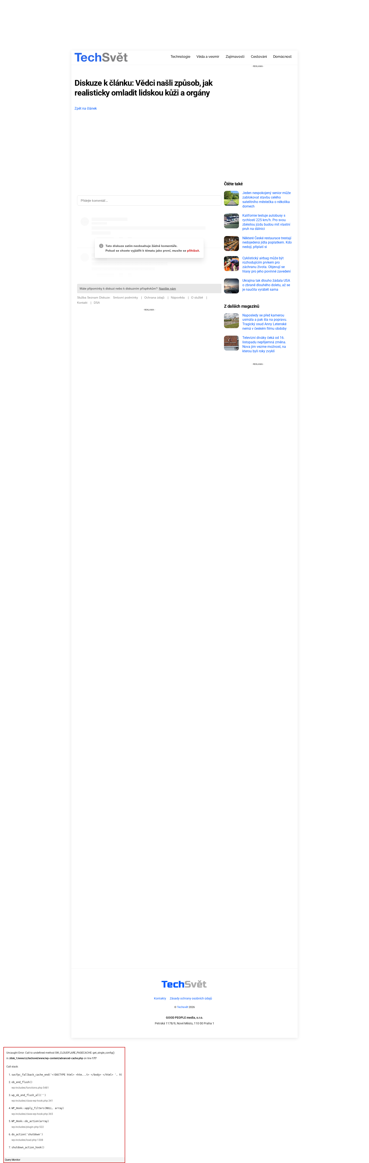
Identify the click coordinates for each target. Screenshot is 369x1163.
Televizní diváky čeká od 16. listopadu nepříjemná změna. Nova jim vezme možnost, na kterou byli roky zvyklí (264, 344)
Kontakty (160, 998)
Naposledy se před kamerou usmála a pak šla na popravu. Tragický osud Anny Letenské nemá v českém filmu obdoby (264, 322)
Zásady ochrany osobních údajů (191, 998)
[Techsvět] (101, 58)
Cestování (259, 57)
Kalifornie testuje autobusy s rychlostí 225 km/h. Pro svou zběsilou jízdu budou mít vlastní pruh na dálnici (266, 222)
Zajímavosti (235, 57)
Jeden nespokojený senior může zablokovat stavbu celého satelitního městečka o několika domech (266, 199)
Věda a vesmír (207, 57)
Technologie (180, 57)
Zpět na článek (86, 108)
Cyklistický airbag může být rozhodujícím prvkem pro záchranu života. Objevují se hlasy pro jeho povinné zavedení (266, 264)
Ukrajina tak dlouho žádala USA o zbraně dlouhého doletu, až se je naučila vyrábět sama (266, 284)
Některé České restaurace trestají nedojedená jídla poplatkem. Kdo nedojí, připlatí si (267, 242)
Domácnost (282, 57)
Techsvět (182, 1007)
